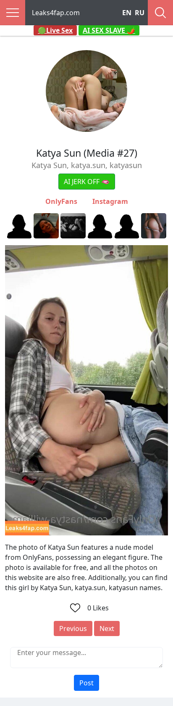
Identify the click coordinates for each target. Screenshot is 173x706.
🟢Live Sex (55, 30)
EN (126, 12)
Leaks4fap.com (56, 12)
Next (107, 628)
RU (139, 12)
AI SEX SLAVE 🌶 (109, 30)
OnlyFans (61, 201)
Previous (73, 628)
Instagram (110, 201)
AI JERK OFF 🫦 (87, 181)
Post (86, 682)
